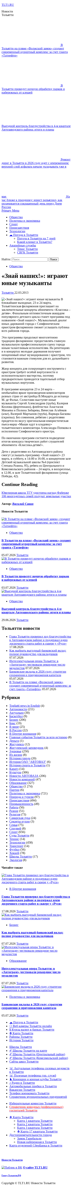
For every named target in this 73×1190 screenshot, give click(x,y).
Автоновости (18, 709)
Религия (14, 814)
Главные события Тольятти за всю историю (38, 737)
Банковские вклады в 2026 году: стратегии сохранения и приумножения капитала (37, 673)
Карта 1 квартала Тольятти (35, 1120)
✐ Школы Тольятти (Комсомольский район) (38, 1058)
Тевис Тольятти (27, 249)
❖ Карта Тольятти (21, 1117)
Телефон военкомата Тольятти (29, 1093)
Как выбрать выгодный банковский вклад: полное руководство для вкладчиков (37, 652)
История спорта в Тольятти (27, 765)
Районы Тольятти (21, 1036)
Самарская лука (19, 818)
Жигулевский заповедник (26, 747)
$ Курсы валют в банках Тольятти (31, 1029)
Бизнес (13, 719)
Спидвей (15, 828)
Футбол (14, 849)
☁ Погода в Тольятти (23, 235)
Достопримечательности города (30, 1135)
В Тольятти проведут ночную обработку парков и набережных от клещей (33, 89)
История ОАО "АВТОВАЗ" (27, 761)
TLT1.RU (8, 4)
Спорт (13, 224)
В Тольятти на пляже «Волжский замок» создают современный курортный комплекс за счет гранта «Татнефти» (35, 50)
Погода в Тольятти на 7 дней (36, 238)
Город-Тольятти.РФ (11, 1175)
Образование (18, 782)
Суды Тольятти (19, 835)
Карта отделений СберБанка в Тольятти (35, 1145)
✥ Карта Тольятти (21, 1033)
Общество (16, 217)
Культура (15, 772)
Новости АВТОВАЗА (24, 775)
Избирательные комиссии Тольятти (32, 1103)
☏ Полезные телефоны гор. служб (32, 1075)
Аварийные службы (22, 245)
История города (19, 758)
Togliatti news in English (24, 705)
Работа (13, 807)
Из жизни (15, 754)
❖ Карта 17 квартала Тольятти (37, 1131)
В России (15, 730)
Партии (14, 790)
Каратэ (13, 768)
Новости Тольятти (12, 1159)
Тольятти (8, 292)
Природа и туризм (21, 797)
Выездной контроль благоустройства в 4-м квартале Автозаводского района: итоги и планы (36, 127)
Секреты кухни (19, 821)
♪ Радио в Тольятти (22, 1082)
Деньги (14, 740)
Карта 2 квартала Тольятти (35, 1124)
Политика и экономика (24, 220)
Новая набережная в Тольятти (37, 1142)
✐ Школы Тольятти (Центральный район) (37, 1054)
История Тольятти (21, 1040)
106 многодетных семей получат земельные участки (36, 496)
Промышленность (21, 804)
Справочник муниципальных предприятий (38, 1096)
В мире (14, 726)
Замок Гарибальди (29, 1138)
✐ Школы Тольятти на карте (28, 1050)
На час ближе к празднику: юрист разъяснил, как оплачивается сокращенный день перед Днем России (36, 202)
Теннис (14, 839)
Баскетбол (16, 716)
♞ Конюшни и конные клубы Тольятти (35, 1079)
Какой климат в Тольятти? (34, 242)
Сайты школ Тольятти (24, 1061)
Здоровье (15, 751)
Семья (13, 825)
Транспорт (16, 846)
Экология (15, 860)
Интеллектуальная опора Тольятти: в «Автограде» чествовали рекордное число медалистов (37, 664)
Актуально (16, 712)
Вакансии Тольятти (22, 1089)
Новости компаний (22, 779)
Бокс (12, 723)
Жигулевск (16, 744)
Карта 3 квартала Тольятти (35, 1127)
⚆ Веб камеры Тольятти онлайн (30, 1026)
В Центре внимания (22, 733)
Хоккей (14, 853)
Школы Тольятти (20, 856)
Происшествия (19, 227)
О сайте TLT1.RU (35, 1167)
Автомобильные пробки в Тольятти (33, 1086)
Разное (13, 811)
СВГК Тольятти (27, 252)
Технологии (17, 231)
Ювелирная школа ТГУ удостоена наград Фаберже (35, 492)
